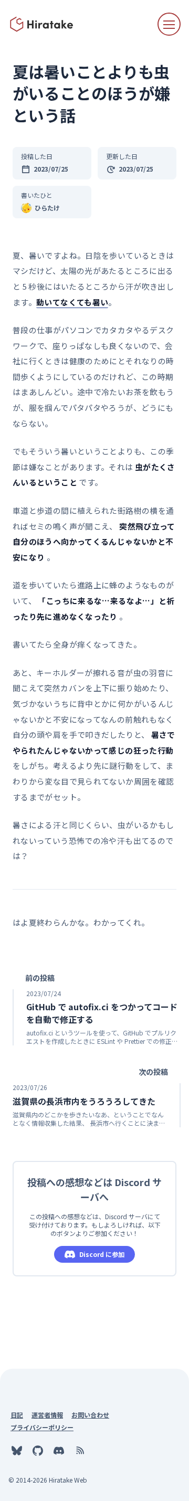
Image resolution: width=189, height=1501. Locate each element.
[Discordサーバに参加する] (58, 1450)
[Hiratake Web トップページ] (42, 24)
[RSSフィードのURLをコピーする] (79, 1450)
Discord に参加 (101, 1254)
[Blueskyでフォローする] (16, 1450)
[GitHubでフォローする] (37, 1450)
